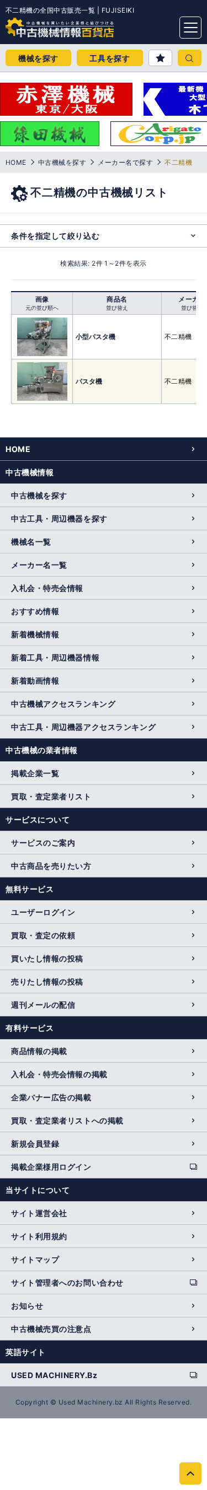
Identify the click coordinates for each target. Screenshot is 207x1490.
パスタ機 (89, 381)
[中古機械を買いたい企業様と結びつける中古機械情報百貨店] (39, 24)
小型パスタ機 (95, 336)
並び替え (117, 307)
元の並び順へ (42, 307)
